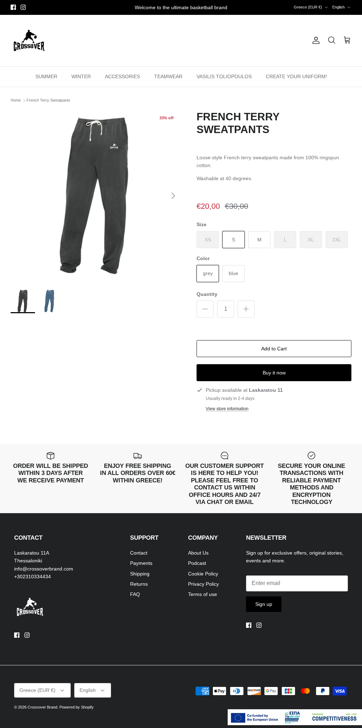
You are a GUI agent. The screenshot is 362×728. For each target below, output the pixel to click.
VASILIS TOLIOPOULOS (224, 76)
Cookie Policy (203, 574)
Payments (141, 563)
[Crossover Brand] (29, 40)
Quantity (207, 294)
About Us (198, 553)
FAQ (135, 594)
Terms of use (202, 594)
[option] (96, 195)
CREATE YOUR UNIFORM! (296, 76)
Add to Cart (274, 348)
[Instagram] (23, 7)
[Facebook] (13, 7)
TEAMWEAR (168, 76)
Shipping (140, 574)
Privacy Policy (203, 584)
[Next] (173, 196)
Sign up (263, 604)
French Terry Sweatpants (48, 100)
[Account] (314, 40)
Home (16, 100)
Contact (138, 553)
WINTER (81, 76)
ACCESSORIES (122, 76)
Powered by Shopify (76, 707)
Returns (139, 584)
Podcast (197, 563)
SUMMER (46, 76)
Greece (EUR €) (308, 7)
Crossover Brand (42, 707)
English (338, 7)
